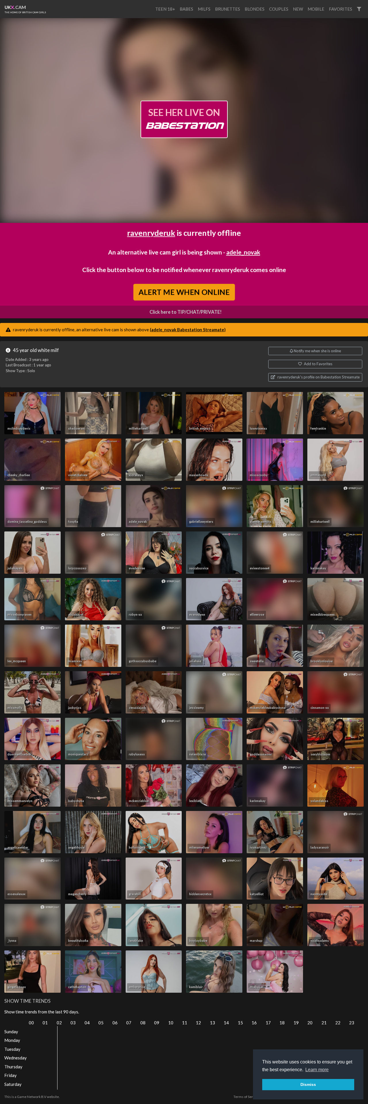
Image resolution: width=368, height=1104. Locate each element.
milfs (204, 9)
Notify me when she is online (317, 351)
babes (186, 9)
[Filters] (358, 9)
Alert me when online (184, 292)
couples (278, 9)
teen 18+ (165, 9)
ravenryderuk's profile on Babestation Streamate (318, 377)
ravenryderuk (151, 233)
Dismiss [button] (308, 1084)
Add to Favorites (317, 363)
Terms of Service (246, 1097)
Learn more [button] (317, 1069)
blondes (254, 9)
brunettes (227, 9)
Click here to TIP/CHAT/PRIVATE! (186, 312)
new (298, 9)
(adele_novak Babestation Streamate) (188, 329)
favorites (340, 9)
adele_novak (243, 252)
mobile (316, 9)
